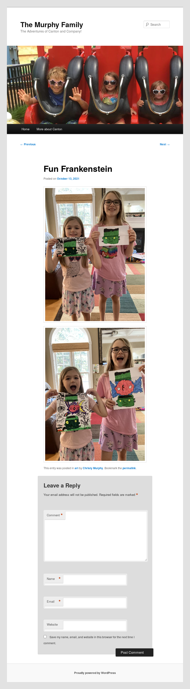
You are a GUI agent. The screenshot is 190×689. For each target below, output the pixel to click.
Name (54, 578)
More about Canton (49, 129)
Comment (55, 515)
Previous (28, 144)
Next (165, 144)
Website (52, 624)
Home (25, 129)
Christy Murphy (93, 468)
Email (54, 601)
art (76, 468)
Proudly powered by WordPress (95, 673)
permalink (129, 468)
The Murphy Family (51, 24)
